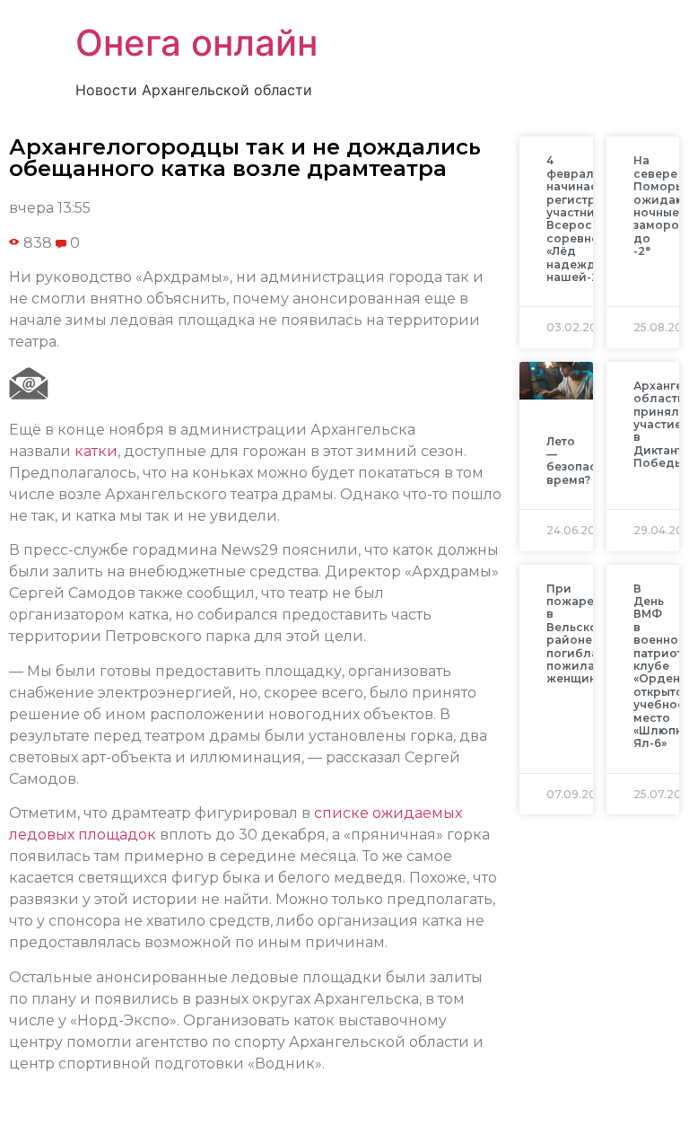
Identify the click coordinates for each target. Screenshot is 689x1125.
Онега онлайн (196, 43)
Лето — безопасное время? (582, 461)
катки (96, 451)
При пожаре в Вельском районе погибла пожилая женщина (576, 634)
